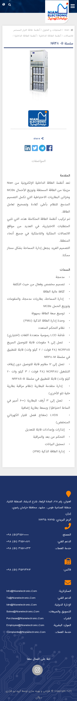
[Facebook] (49, 148)
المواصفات (39, 161)
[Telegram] (42, 148)
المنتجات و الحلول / (51, 30)
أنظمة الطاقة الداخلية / (49, 36)
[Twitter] (34, 148)
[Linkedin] (27, 148)
